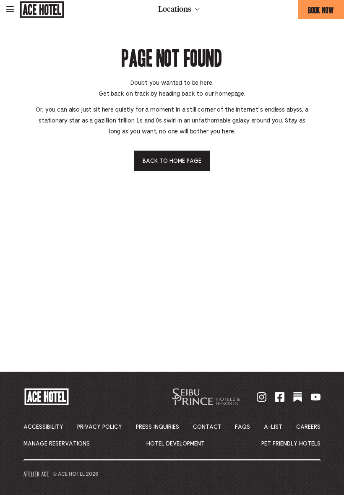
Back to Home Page (172, 161)
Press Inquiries (157, 427)
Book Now (326, 12)
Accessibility (43, 427)
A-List (273, 427)
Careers (308, 427)
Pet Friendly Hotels (291, 444)
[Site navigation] (10, 9)
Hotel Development (175, 444)
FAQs (242, 427)
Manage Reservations (56, 444)
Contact (207, 427)
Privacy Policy (99, 427)
